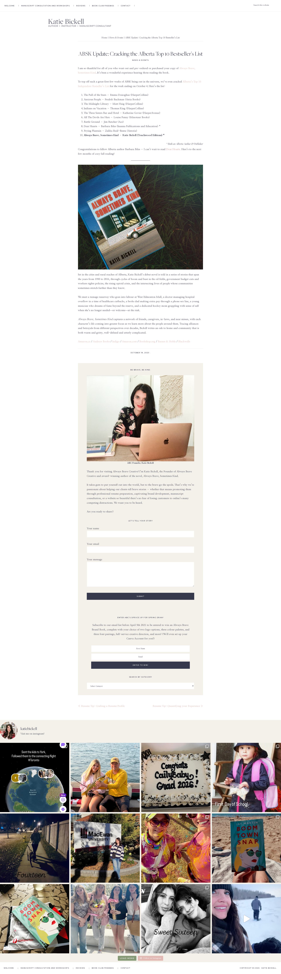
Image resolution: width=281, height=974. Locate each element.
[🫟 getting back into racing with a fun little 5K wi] (175, 848)
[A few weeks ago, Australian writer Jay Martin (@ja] (34, 918)
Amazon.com (129, 341)
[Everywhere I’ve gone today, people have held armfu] (105, 918)
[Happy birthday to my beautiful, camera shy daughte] (34, 848)
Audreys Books (101, 341)
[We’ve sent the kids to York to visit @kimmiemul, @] (34, 777)
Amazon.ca (84, 341)
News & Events (140, 60)
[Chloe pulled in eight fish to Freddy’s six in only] (105, 777)
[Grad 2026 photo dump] (175, 777)
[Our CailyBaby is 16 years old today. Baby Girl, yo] (175, 918)
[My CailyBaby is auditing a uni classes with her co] (105, 848)
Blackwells (184, 341)
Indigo (116, 341)
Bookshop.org (147, 341)
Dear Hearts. (173, 149)
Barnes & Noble (167, 341)
